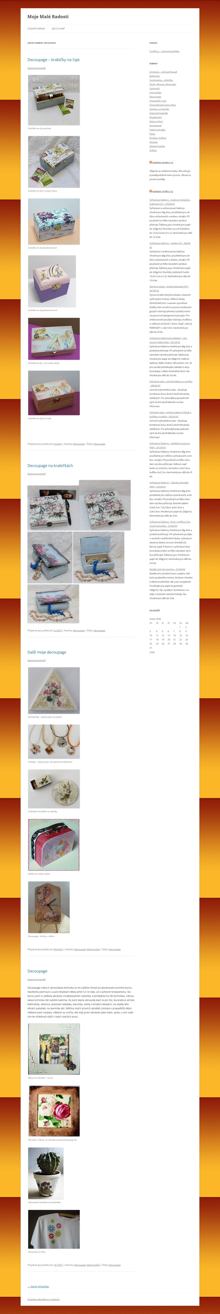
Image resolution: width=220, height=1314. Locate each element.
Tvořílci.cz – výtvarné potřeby (164, 51)
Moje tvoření (93, 949)
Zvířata (153, 150)
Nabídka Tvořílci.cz (162, 191)
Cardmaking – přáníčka (161, 80)
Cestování (155, 88)
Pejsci (152, 133)
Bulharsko (155, 76)
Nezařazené (156, 125)
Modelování (156, 117)
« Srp (152, 651)
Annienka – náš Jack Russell (163, 71)
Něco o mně (58, 28)
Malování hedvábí (159, 113)
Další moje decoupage (47, 652)
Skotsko (154, 142)
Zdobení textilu (157, 146)
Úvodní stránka (36, 28)
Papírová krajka (157, 129)
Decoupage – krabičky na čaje (54, 59)
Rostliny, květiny (158, 137)
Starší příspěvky (38, 1286)
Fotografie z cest (158, 100)
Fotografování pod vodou (163, 104)
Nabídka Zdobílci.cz (162, 162)
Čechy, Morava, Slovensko (163, 84)
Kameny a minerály (159, 109)
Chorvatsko (155, 92)
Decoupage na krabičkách (50, 465)
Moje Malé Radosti (48, 16)
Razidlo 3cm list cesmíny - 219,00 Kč (167, 569)
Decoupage (79, 443)
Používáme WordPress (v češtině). (44, 1299)
